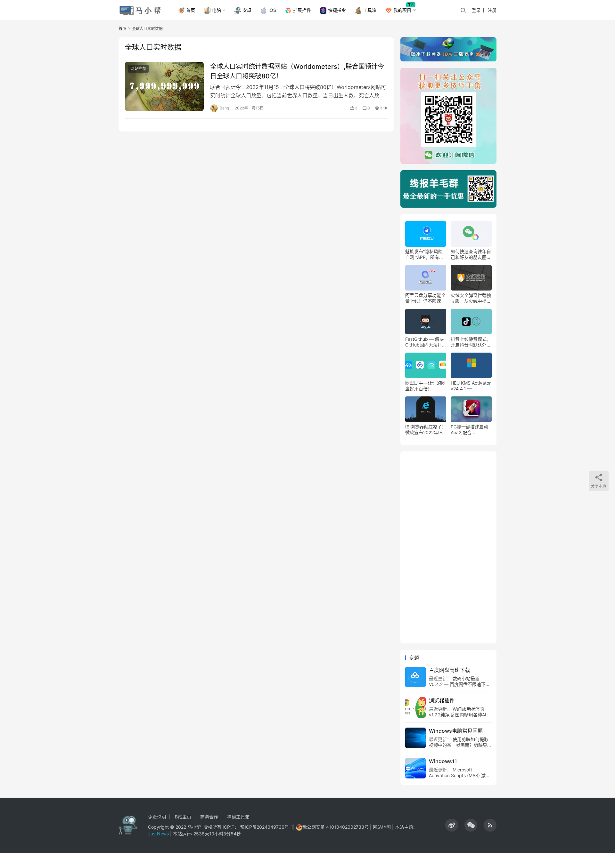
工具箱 (369, 10)
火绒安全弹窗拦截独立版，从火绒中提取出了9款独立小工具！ (471, 298)
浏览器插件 (442, 700)
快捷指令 (337, 10)
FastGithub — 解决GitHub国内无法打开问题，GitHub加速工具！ (424, 342)
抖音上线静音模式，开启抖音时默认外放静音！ (471, 342)
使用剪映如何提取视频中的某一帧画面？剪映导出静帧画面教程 (460, 745)
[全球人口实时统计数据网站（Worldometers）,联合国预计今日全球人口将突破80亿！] (164, 86)
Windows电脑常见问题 (456, 731)
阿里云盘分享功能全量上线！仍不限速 (425, 298)
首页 (190, 10)
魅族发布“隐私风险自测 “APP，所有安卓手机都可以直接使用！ (425, 254)
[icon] (451, 825)
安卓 (246, 10)
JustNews (159, 833)
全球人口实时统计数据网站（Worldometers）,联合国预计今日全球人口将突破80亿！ (297, 71)
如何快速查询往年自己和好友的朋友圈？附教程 (471, 254)
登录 (476, 10)
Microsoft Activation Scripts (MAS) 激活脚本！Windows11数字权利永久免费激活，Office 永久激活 (459, 778)
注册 (492, 10)
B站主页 (183, 816)
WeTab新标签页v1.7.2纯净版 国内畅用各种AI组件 (460, 714)
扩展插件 (302, 10)
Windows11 (443, 761)
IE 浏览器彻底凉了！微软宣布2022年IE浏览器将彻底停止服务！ (425, 429)
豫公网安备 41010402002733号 (336, 827)
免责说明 (157, 816)
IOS (272, 10)
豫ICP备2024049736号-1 (266, 827)
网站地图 (382, 827)
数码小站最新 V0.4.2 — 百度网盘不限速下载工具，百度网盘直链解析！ (459, 684)
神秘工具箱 (238, 816)
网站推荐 (138, 68)
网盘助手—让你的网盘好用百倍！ (425, 385)
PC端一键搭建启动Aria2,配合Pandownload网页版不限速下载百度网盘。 (471, 429)
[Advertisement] (448, 547)
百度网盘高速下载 (449, 670)
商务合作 (209, 816)
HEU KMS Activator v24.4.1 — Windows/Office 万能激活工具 (471, 386)
